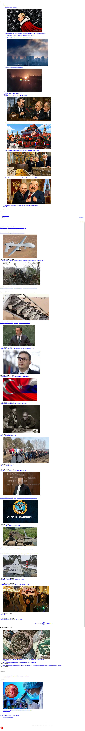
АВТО (75, 6)
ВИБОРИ (39, 6)
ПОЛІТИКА (15, 6)
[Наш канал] (49, 722)
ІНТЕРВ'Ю (17, 95)
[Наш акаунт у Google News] (45, 722)
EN (82, 222)
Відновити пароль (5, 216)
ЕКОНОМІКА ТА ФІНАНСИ (24, 6)
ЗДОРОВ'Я (7, 7)
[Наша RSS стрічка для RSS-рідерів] (51, 722)
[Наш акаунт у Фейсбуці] (39, 722)
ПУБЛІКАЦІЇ (5, 94)
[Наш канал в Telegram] (42, 722)
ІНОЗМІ (25, 95)
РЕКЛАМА (5, 206)
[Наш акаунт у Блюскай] (36, 722)
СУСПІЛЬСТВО (33, 6)
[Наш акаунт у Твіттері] (34, 722)
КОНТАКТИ (16, 715)
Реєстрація (81, 217)
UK (80, 222)
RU (83, 222)
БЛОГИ (13, 95)
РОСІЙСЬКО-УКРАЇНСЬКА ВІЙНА (57, 6)
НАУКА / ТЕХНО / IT (69, 6)
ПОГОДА (12, 7)
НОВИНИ (5, 4)
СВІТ (49, 6)
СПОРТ (78, 6)
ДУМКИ (6, 95)
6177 (46, 623)
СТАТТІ (10, 95)
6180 (52, 623)
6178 (48, 623)
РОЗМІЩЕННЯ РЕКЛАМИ (8, 717)
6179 (50, 623)
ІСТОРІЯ (22, 95)
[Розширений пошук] (3, 209)
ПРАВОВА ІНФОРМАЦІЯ (5, 715)
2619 (43, 623)
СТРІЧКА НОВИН (9, 6)
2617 (38, 623)
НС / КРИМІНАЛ (44, 6)
